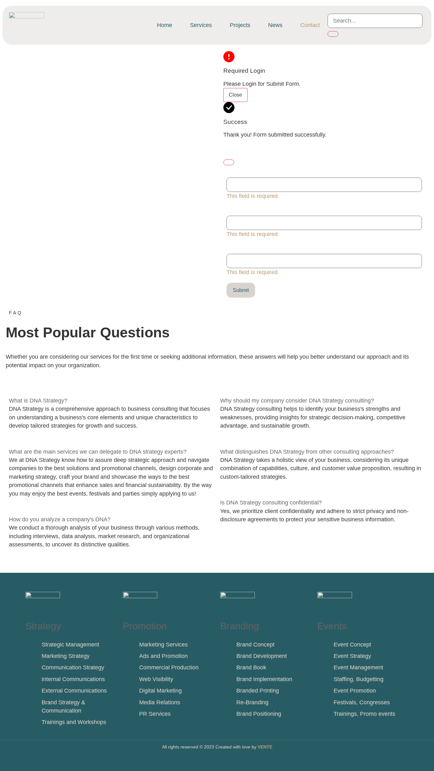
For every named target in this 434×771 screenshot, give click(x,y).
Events (332, 626)
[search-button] (333, 34)
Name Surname (247, 171)
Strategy (43, 626)
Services (201, 25)
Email (235, 209)
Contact (310, 25)
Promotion (145, 626)
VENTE (265, 746)
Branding (239, 626)
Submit (241, 290)
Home (164, 25)
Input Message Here (252, 247)
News (275, 25)
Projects (240, 25)
